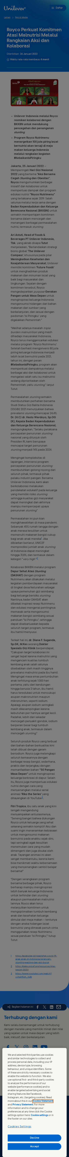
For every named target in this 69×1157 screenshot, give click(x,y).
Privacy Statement (23, 1104)
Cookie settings (39, 1115)
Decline (34, 1138)
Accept (34, 1146)
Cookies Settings (19, 1126)
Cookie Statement (43, 1101)
